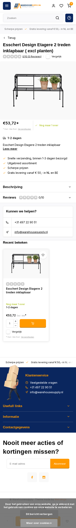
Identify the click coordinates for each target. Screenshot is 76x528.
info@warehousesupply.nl (31, 232)
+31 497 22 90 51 (25, 222)
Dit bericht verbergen (39, 514)
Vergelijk (57, 56)
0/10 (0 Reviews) (32, 56)
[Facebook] (32, 477)
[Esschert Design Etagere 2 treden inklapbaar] (26, 263)
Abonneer (60, 463)
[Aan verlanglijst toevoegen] (43, 255)
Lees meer (10, 148)
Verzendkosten (24, 129)
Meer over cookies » (39, 523)
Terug (11, 37)
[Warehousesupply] (27, 6)
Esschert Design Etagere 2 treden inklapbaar (24, 290)
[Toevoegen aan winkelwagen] (33, 323)
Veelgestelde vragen (43, 382)
